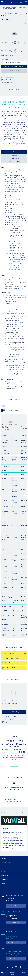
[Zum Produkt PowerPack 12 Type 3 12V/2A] (14, 690)
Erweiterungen (14, 158)
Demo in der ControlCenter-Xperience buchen (14, 788)
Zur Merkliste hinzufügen (9, 77)
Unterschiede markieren (12, 406)
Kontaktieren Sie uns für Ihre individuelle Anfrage (14, 800)
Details (14, 152)
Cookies (3, 883)
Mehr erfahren (15, 959)
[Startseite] (4, 2)
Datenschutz (5, 879)
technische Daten (14, 161)
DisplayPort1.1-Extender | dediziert (8, 8)
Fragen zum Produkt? (8, 82)
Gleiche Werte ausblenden (13, 410)
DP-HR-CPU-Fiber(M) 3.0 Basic (9, 426)
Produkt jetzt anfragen (13, 66)
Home (4, 7)
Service (3, 871)
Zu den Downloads (13, 71)
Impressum (4, 875)
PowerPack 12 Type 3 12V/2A (10, 700)
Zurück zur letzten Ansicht (8, 23)
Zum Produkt (12, 712)
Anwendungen (5, 863)
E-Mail (15, 906)
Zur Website (7, 848)
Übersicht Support (14, 942)
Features (14, 155)
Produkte (8, 7)
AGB (2, 887)
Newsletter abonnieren (14, 777)
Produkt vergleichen (8, 79)
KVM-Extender (14, 7)
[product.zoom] (26, 23)
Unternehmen (5, 867)
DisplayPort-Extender (22, 7)
